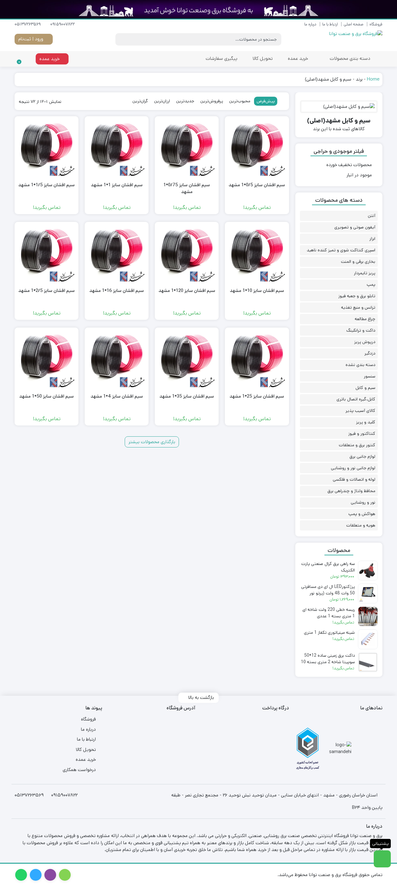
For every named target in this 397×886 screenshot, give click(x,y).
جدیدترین (185, 101)
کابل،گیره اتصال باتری (356, 399)
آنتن (371, 216)
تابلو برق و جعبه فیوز (356, 296)
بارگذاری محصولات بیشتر (151, 442)
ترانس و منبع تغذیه (358, 307)
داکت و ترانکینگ (360, 330)
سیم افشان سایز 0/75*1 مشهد (186, 188)
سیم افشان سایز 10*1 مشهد (257, 290)
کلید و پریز (365, 422)
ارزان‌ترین (162, 101)
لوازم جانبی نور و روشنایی (353, 468)
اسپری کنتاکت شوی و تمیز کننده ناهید (341, 250)
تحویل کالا (262, 58)
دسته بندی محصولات (349, 58)
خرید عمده (298, 58)
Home (373, 79)
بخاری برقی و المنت (358, 261)
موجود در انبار (359, 175)
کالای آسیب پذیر (360, 411)
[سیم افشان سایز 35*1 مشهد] (187, 359)
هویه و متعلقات (360, 525)
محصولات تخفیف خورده (349, 164)
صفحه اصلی (354, 24)
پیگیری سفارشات (221, 58)
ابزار (372, 239)
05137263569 (28, 24)
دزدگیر (369, 353)
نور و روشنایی (363, 502)
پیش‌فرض (265, 101)
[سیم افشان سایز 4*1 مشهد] (116, 359)
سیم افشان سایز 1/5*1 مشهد (46, 185)
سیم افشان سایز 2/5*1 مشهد (46, 290)
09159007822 (63, 24)
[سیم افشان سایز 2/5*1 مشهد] (46, 254)
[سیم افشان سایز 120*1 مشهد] (187, 254)
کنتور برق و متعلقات (357, 445)
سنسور (369, 376)
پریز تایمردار (364, 273)
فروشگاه (375, 24)
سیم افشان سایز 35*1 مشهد (186, 396)
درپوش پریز (364, 342)
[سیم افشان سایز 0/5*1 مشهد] (257, 148)
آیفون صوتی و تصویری (354, 227)
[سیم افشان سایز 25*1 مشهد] (257, 359)
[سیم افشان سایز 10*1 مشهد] (257, 254)
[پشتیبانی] (382, 858)
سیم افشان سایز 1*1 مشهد (117, 185)
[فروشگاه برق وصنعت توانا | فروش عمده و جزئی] (354, 39)
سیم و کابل (365, 388)
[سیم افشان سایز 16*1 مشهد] (116, 254)
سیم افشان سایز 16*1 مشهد (116, 290)
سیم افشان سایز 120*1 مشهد (186, 290)
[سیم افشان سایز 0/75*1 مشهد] (187, 148)
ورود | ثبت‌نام (31, 39)
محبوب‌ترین (239, 101)
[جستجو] (121, 39)
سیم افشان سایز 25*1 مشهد (257, 396)
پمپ (371, 284)
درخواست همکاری (79, 769)
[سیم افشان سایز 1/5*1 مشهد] (46, 148)
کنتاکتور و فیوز (361, 433)
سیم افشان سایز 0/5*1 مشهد (257, 185)
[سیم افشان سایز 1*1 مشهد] (116, 148)
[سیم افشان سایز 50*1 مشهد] (46, 359)
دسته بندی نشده (360, 365)
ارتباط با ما (330, 24)
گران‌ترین (140, 101)
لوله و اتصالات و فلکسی (354, 479)
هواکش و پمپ (361, 514)
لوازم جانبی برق (362, 456)
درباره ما (310, 24)
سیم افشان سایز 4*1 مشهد (117, 396)
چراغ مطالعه (365, 319)
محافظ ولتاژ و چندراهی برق (351, 491)
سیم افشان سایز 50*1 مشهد (46, 396)
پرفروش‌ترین (211, 101)
